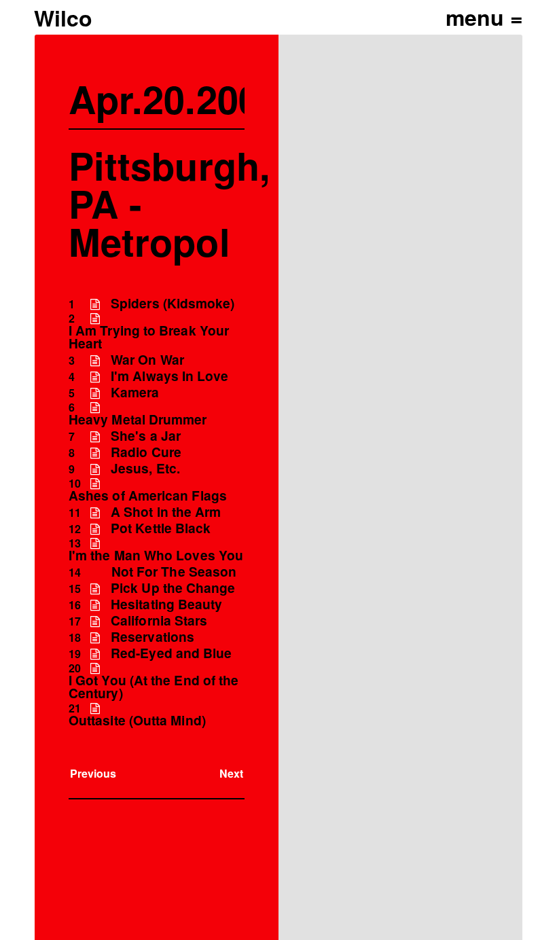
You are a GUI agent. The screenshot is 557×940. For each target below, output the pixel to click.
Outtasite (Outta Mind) (137, 720)
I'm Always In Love (169, 375)
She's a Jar (146, 435)
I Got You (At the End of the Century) (153, 687)
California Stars (159, 620)
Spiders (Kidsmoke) (172, 303)
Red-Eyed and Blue (171, 653)
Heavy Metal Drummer (138, 419)
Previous (93, 773)
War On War (147, 359)
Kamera (135, 392)
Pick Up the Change (173, 587)
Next (231, 773)
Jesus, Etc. (145, 468)
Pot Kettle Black (161, 528)
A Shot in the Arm (166, 511)
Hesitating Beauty (166, 604)
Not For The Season (173, 571)
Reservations (152, 636)
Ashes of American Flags (148, 495)
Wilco (63, 18)
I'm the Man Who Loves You (156, 555)
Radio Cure (146, 452)
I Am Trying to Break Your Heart (149, 337)
